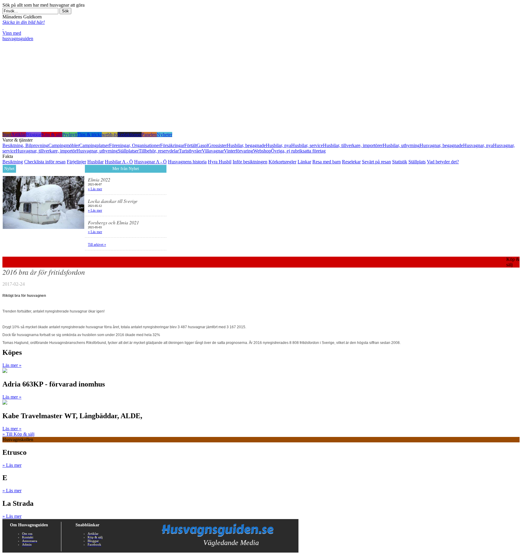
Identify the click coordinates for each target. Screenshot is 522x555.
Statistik (399, 161)
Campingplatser (94, 145)
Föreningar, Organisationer (134, 145)
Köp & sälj (51, 134)
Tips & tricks (89, 134)
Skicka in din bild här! (23, 22)
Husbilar (95, 161)
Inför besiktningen (250, 161)
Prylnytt (69, 134)
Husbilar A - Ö (119, 161)
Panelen (149, 134)
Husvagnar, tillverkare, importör (46, 150)
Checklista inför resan (45, 161)
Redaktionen (130, 134)
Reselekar (351, 161)
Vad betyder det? (443, 161)
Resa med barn (326, 161)
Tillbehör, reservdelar (159, 150)
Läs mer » (11, 365)
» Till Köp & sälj (18, 434)
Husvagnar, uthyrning (97, 150)
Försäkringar (172, 145)
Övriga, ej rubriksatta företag (298, 150)
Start (6, 134)
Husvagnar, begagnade (441, 145)
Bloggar (33, 134)
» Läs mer (95, 189)
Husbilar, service (307, 145)
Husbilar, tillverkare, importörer (353, 145)
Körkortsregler (282, 161)
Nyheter (164, 134)
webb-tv (110, 134)
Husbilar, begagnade (246, 145)
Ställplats (417, 161)
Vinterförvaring (238, 150)
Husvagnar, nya (478, 145)
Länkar (304, 161)
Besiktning (12, 161)
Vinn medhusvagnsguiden (17, 35)
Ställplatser (128, 150)
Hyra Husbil (219, 161)
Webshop (262, 150)
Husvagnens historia (187, 161)
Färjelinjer (76, 161)
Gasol (202, 145)
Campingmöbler (63, 145)
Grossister (217, 145)
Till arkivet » (97, 244)
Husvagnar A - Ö (150, 161)
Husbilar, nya (278, 145)
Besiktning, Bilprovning (25, 145)
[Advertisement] (261, 86)
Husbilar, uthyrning (401, 145)
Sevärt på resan (376, 161)
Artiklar (18, 134)
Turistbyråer (190, 150)
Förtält (190, 145)
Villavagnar (213, 150)
